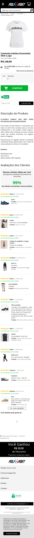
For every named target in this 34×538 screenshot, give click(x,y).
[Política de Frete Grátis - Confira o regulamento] (17, 437)
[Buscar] (31, 10)
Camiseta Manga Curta (7, 15)
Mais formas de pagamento (24, 70)
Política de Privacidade (14, 529)
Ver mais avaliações (17, 408)
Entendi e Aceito (11, 534)
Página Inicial (4, 13)
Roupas (13, 13)
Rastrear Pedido (11, 468)
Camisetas (20, 13)
